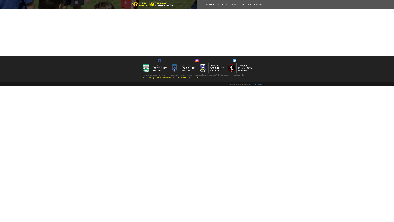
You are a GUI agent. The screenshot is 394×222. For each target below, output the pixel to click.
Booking (209, 4)
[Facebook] (159, 62)
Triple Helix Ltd (258, 84)
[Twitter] (234, 62)
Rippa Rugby (222, 4)
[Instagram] (197, 62)
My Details (246, 4)
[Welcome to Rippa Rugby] (139, 4)
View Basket (258, 4)
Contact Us (234, 4)
